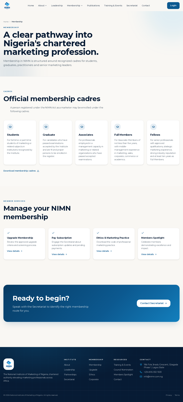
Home (31, 5)
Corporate (94, 379)
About (41, 5)
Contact (146, 5)
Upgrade (93, 369)
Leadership (57, 5)
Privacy (169, 395)
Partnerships (70, 374)
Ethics (92, 374)
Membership (73, 5)
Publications (93, 5)
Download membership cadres (19, 171)
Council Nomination (123, 369)
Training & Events (113, 5)
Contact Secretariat (152, 303)
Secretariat (132, 5)
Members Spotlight (123, 374)
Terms (177, 395)
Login (173, 5)
